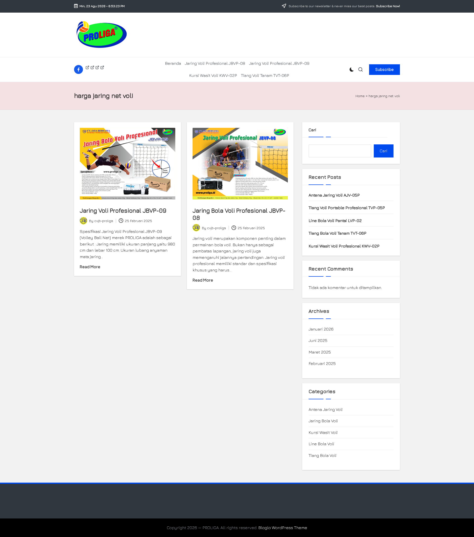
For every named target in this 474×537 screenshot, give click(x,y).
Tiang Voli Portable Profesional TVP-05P (347, 207)
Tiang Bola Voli (322, 455)
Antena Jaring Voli (326, 409)
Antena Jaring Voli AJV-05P (334, 195)
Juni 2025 (318, 340)
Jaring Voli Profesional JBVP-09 (123, 210)
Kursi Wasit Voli (323, 432)
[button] (384, 69)
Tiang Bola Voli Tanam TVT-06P (337, 233)
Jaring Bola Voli (323, 420)
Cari (312, 129)
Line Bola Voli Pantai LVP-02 (335, 220)
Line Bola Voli (321, 443)
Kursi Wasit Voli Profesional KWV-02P (344, 246)
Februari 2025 (322, 363)
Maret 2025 (320, 352)
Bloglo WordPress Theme (282, 527)
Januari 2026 (321, 329)
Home (360, 96)
